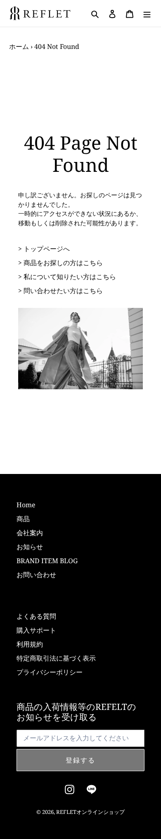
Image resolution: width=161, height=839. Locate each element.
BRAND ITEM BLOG (47, 560)
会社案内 (30, 532)
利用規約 (30, 644)
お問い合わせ (36, 574)
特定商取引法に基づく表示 (56, 658)
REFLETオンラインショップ (90, 812)
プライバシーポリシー (50, 672)
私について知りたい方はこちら (70, 276)
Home (26, 504)
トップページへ (47, 248)
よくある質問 (36, 616)
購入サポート (36, 630)
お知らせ (30, 546)
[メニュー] (147, 14)
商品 (23, 518)
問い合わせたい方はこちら (63, 290)
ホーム (19, 46)
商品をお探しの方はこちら (63, 262)
